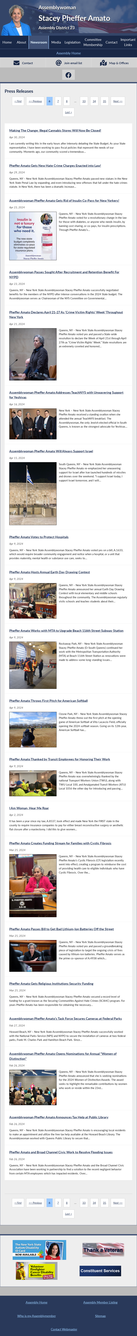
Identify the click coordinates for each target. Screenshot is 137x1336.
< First (18, 101)
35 (104, 101)
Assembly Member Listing (100, 1302)
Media (56, 42)
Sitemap (100, 1316)
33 (84, 101)
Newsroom (39, 42)
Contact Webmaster (64, 1329)
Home (7, 42)
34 (94, 101)
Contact (112, 42)
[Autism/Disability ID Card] (39, 1250)
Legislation (72, 42)
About (21, 42)
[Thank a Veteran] (103, 1250)
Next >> (118, 101)
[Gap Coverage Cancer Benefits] (36, 1271)
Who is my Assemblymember (36, 1316)
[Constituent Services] (100, 1271)
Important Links (128, 42)
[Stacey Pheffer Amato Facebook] (68, 75)
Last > (68, 112)
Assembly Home (68, 53)
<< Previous (35, 101)
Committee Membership (93, 42)
